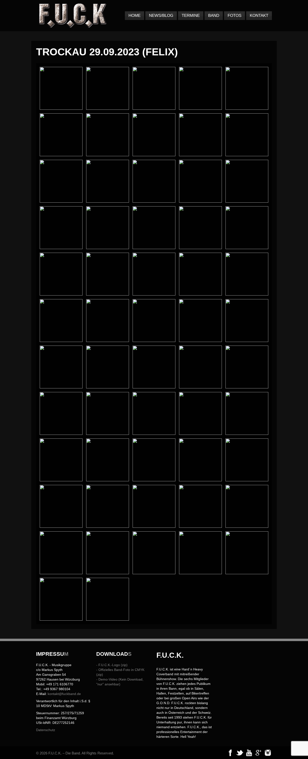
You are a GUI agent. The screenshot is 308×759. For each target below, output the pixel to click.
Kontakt (259, 15)
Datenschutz (45, 730)
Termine (191, 15)
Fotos (234, 15)
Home (134, 15)
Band (213, 15)
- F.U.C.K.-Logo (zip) (112, 665)
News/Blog (161, 15)
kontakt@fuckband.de (64, 694)
